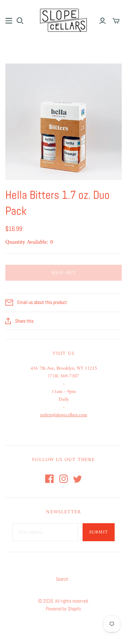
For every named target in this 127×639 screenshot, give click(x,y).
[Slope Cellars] (63, 19)
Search (62, 579)
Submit (98, 532)
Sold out (63, 273)
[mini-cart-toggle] (116, 21)
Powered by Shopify (63, 608)
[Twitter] (77, 478)
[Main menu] (8, 20)
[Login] (102, 21)
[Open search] (20, 20)
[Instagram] (63, 478)
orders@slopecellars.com (63, 415)
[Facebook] (49, 478)
